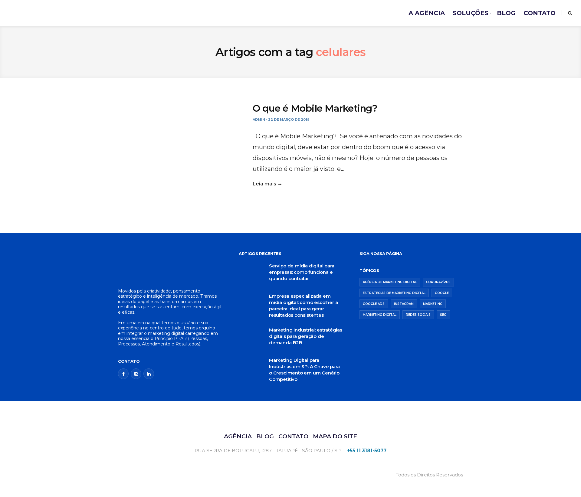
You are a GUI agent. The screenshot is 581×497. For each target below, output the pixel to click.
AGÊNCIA (238, 436)
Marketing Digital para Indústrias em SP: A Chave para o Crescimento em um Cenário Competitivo (304, 369)
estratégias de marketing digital (394, 293)
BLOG (506, 13)
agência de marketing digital (390, 282)
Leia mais (264, 184)
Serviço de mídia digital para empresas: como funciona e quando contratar (301, 272)
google (442, 293)
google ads (374, 304)
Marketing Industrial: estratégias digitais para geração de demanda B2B (305, 336)
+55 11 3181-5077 (366, 450)
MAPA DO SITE (335, 436)
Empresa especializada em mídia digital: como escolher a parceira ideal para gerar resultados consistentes (303, 305)
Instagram (404, 304)
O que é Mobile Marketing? (315, 108)
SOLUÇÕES (470, 13)
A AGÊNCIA (427, 13)
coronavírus (438, 282)
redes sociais (418, 315)
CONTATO (540, 13)
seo (443, 315)
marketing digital (379, 315)
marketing (432, 304)
